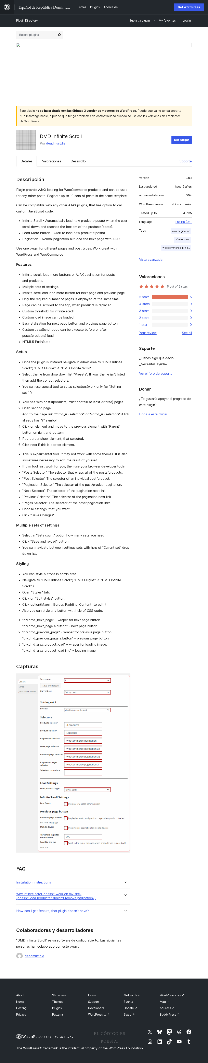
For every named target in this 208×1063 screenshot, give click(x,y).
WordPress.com (172, 995)
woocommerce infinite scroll (176, 247)
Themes (57, 1001)
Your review (148, 333)
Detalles (26, 161)
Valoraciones (51, 161)
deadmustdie (55, 143)
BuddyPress (170, 1014)
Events (128, 1001)
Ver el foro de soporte (155, 373)
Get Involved (132, 995)
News (20, 1001)
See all (187, 333)
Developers (96, 1008)
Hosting (21, 1008)
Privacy (21, 1014)
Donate (130, 1008)
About (20, 995)
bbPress (167, 1008)
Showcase (59, 995)
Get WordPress (189, 7)
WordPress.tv (99, 1014)
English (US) (184, 221)
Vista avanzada (150, 259)
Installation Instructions (33, 882)
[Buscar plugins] (59, 35)
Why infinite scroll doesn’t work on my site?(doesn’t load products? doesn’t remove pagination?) (56, 896)
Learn (92, 995)
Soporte (186, 161)
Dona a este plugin (153, 414)
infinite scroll (182, 239)
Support (93, 1001)
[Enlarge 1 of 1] (125, 679)
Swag (129, 1014)
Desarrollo (78, 161)
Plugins (57, 1008)
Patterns (58, 1014)
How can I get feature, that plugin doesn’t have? (52, 911)
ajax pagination (181, 231)
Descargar (181, 139)
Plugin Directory (27, 20)
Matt (164, 1001)
